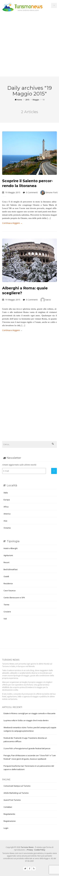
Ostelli (6, 576)
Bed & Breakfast (10, 569)
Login (6, 828)
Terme (6, 604)
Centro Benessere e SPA (14, 597)
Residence (8, 583)
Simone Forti (51, 192)
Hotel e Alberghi (10, 548)
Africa (6, 506)
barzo (48, 299)
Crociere (7, 611)
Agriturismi (8, 555)
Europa (7, 499)
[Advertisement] (29, 45)
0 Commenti (32, 192)
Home (19, 99)
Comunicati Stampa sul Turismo (17, 786)
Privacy (30, 850)
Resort (6, 562)
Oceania (7, 527)
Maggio (36, 99)
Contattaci (8, 807)
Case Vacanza (9, 590)
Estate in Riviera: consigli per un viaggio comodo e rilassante (29, 713)
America (7, 513)
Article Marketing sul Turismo (16, 793)
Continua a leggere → (12, 223)
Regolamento (9, 814)
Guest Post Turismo (12, 800)
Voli (5, 618)
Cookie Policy (39, 850)
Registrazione (10, 821)
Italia (6, 492)
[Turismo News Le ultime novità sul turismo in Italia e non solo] (22, 6)
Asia (5, 520)
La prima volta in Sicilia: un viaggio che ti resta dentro (26, 720)
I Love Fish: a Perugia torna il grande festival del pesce (27, 748)
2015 (27, 99)
